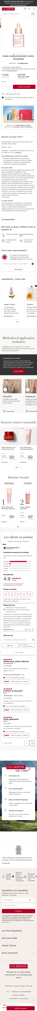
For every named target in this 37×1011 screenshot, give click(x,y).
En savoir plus (12, 70)
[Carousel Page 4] (20, 467)
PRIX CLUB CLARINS (23, 76)
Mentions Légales (18, 995)
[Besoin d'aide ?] (33, 1000)
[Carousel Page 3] (19, 467)
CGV (7, 991)
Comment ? (18, 152)
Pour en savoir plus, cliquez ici (18, 541)
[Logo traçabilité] (5, 257)
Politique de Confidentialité (21, 991)
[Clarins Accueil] (8, 9)
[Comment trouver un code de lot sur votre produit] (32, 264)
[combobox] (18, 900)
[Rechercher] (33, 14)
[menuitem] (25, 9)
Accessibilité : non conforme (18, 998)
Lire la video (18, 371)
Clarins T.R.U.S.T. (16, 259)
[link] (23, 76)
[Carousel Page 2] (18, 321)
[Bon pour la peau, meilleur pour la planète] (11, 229)
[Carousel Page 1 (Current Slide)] (16, 467)
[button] (18, 137)
